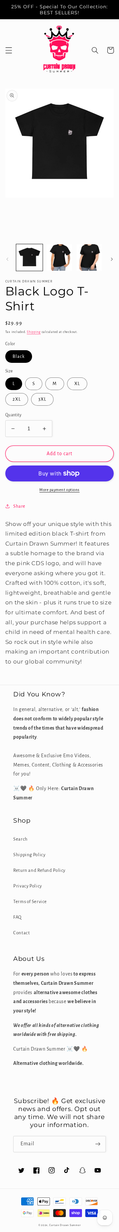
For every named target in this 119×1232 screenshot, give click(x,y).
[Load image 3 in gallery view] (89, 257)
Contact (21, 932)
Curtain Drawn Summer (65, 1225)
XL (77, 383)
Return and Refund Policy (39, 870)
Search (20, 839)
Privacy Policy (27, 885)
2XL (17, 399)
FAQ (17, 917)
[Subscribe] (97, 1144)
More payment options (59, 490)
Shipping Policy (29, 854)
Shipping (34, 332)
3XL (42, 399)
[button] (8, 50)
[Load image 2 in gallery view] (59, 257)
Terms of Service (30, 901)
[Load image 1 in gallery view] (29, 257)
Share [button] (19, 506)
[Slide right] (111, 259)
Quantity (13, 415)
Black (19, 356)
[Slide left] (7, 259)
